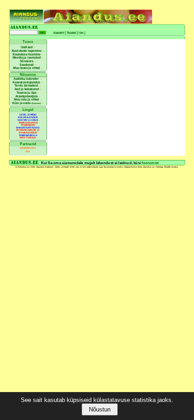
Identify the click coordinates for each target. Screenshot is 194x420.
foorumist (150, 162)
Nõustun (100, 409)
